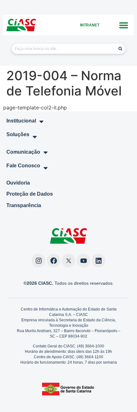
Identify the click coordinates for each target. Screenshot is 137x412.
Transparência (23, 205)
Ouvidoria (18, 182)
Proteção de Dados (29, 194)
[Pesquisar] (120, 49)
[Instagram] (38, 260)
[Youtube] (83, 260)
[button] (123, 25)
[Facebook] (53, 260)
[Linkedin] (98, 260)
